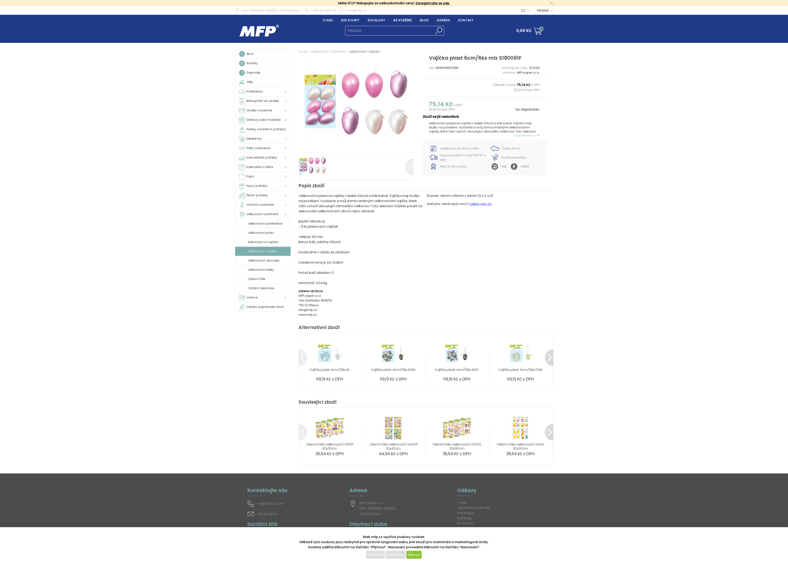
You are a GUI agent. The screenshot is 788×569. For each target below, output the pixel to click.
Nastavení (375, 555)
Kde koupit (350, 20)
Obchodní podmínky (473, 507)
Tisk (504, 166)
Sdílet (524, 166)
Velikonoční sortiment (327, 51)
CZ (523, 10)
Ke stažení (402, 20)
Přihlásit (543, 10)
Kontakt (466, 20)
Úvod (303, 51)
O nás (328, 20)
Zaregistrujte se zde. (433, 3)
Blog (424, 20)
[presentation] (303, 167)
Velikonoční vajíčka (364, 51)
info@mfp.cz (357, 10)
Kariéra (443, 20)
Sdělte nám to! (480, 204)
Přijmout (414, 555)
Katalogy (376, 20)
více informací (525, 136)
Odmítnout (395, 555)
